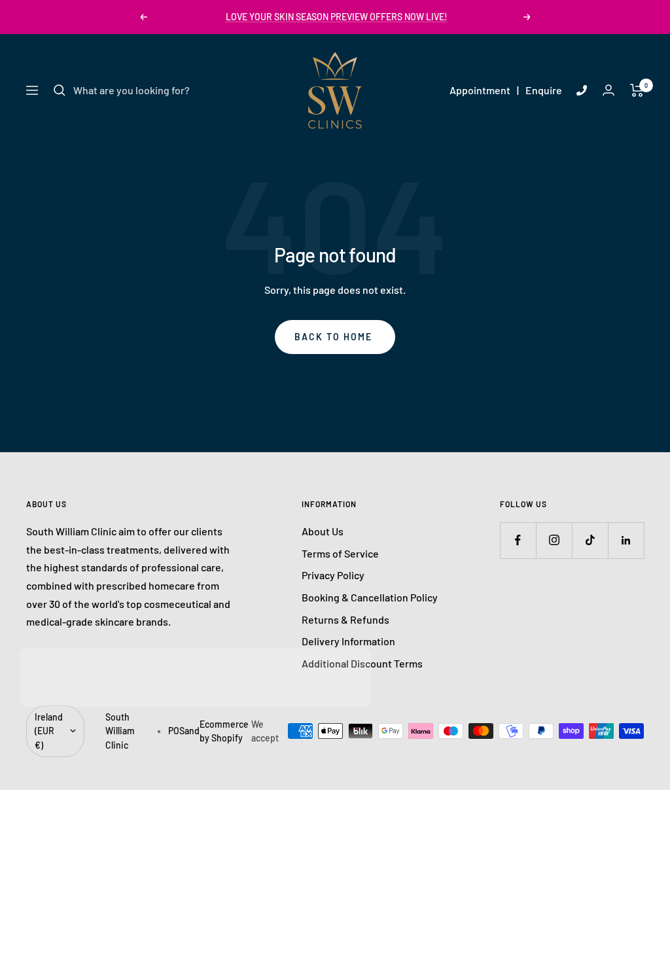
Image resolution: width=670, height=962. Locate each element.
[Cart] (637, 90)
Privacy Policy (333, 575)
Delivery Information (348, 641)
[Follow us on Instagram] (554, 540)
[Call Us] (581, 90)
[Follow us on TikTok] (590, 540)
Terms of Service (340, 553)
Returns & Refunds (345, 619)
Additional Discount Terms (362, 663)
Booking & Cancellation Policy (370, 597)
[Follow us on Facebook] (518, 540)
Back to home (333, 336)
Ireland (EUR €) (49, 731)
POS (176, 730)
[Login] (608, 90)
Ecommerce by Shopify (224, 731)
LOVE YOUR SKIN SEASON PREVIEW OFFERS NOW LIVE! (337, 16)
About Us (323, 531)
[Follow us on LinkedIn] (626, 540)
